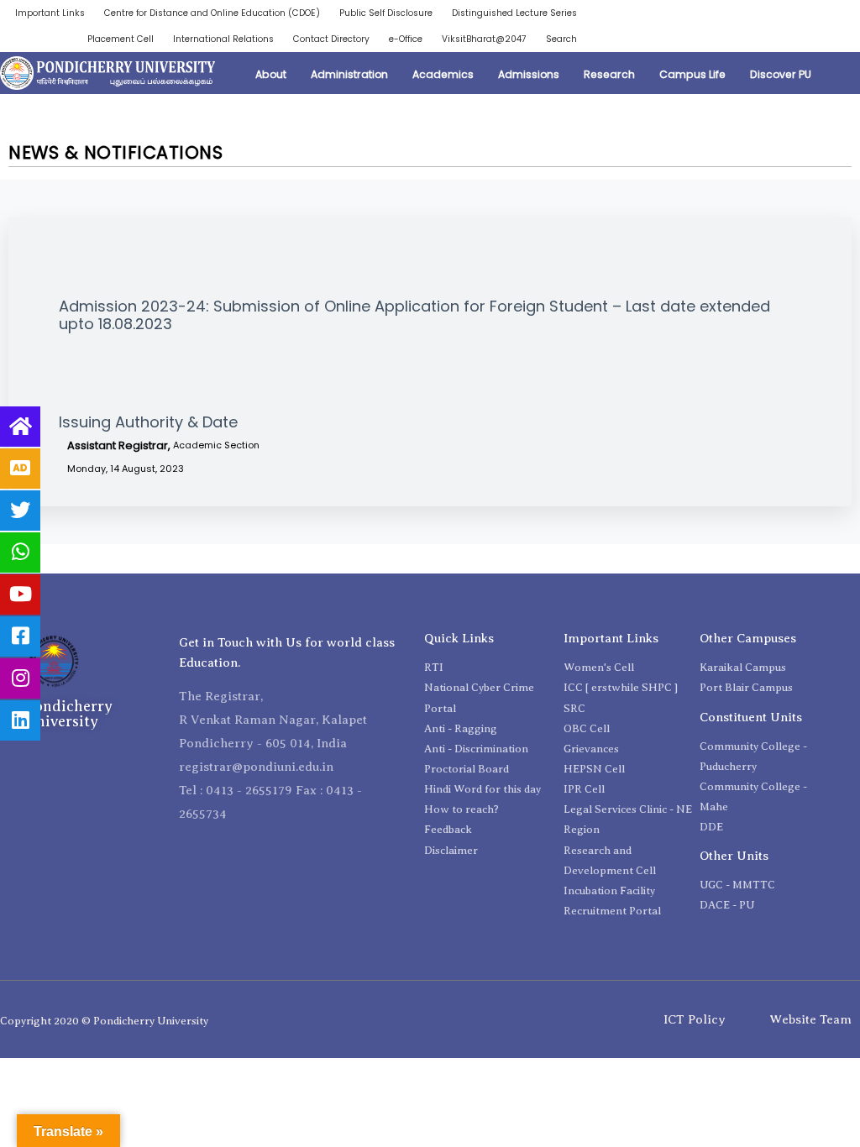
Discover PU (780, 74)
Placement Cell (120, 39)
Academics (443, 74)
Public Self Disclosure (386, 13)
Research (609, 74)
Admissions (528, 74)
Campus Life (692, 74)
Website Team (810, 1019)
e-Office (405, 39)
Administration (349, 74)
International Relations (223, 39)
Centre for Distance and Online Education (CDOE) (212, 13)
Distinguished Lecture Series (514, 13)
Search (561, 39)
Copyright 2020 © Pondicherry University (104, 1020)
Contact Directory (331, 39)
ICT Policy (694, 1019)
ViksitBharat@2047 (484, 39)
